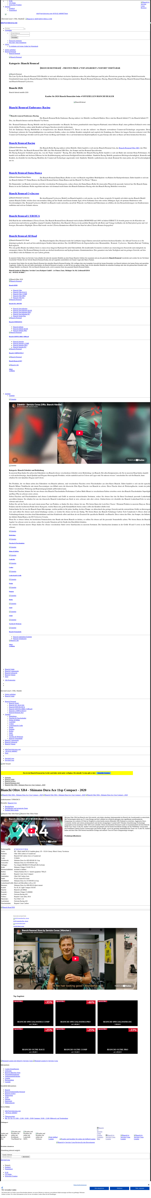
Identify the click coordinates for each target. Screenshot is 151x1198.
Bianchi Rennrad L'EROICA (24, 216)
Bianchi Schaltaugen (20, 639)
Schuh (11, 735)
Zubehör (7, 394)
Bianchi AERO (14, 703)
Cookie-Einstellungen (12, 1069)
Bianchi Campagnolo (12, 671)
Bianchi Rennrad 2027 (16, 712)
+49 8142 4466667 (58, 13)
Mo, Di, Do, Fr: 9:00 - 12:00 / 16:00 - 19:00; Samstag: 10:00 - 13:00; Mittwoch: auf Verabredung (36, 1118)
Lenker (11, 724)
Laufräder (12, 722)
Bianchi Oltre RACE (20, 292)
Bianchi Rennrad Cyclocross (24, 193)
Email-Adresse (7, 1155)
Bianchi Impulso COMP (21, 343)
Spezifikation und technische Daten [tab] (16, 808)
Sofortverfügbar (12, 370)
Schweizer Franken (15, 5)
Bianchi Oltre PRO (19, 296)
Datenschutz (9, 1095)
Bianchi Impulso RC (20, 347)
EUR (10, 1)
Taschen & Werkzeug (16, 737)
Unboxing (8, 1071)
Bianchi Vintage (10, 675)
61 (27, 849)
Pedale (11, 727)
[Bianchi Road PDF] (8, 907)
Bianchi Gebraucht (11, 673)
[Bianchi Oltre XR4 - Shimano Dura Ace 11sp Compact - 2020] (22, 795)
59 (25, 849)
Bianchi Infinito (18, 327)
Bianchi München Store (12, 1073)
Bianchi (7, 1090)
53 (19, 849)
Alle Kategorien (10, 680)
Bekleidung (13, 716)
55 (21, 849)
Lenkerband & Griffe (16, 725)
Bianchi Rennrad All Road (23, 236)
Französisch (13, 10)
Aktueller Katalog (103, 773)
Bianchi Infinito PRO (20, 330)
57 (23, 849)
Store (66, 13)
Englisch (12, 8)
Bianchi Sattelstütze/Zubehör (22, 637)
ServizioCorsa (30, 13)
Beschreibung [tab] (9, 806)
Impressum (8, 1101)
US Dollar (12, 3)
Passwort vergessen (15, 41)
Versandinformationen (12, 1074)
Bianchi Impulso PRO (20, 345)
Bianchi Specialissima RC (21, 314)
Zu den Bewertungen (88, 1142)
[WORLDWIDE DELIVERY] (9, 14)
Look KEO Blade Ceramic (18, 926)
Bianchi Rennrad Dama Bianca (25, 173)
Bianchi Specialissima (20, 308)
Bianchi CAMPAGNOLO (17, 711)
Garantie (7, 1082)
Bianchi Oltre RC (19, 298)
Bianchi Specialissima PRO (22, 312)
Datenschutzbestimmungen (80, 1185)
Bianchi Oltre (17, 290)
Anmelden (14, 37)
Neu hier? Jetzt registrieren (17, 42)
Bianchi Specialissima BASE (22, 310)
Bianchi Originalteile (15, 738)
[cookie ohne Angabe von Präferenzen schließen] (148, 1184)
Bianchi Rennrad (10, 51)
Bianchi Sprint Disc (19, 316)
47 (15, 849)
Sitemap (7, 1099)
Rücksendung (9, 1080)
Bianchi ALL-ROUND (16, 705)
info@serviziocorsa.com (44, 13)
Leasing (7, 1078)
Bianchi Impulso (18, 341)
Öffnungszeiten (10, 1116)
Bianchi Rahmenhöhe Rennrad (15, 1092)
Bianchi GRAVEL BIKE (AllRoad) (20, 709)
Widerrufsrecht (9, 1103)
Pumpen (11, 729)
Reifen (11, 731)
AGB (7, 1097)
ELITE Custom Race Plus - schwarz (20, 921)
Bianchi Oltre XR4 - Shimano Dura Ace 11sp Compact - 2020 (25, 785)
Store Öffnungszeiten (8, 768)
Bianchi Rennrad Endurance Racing (29, 107)
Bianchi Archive (10, 1093)
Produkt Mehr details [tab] (11, 810)
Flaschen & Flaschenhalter (17, 718)
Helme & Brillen (14, 720)
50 (17, 849)
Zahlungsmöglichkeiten (12, 1076)
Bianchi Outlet (9, 669)
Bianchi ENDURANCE (17, 707)
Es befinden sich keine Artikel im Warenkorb (23, 46)
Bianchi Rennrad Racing (22, 143)
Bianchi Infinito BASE (20, 329)
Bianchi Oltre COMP (20, 294)
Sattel (11, 733)
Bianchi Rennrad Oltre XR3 (129, 148)
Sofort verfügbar (10, 50)
